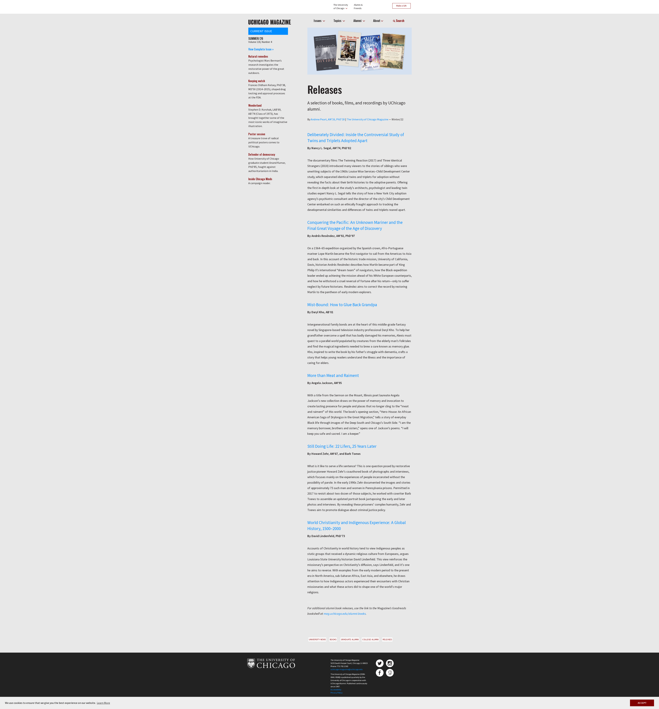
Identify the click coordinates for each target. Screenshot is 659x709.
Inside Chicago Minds (260, 179)
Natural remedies (258, 56)
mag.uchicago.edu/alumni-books (345, 614)
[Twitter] (380, 663)
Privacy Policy (337, 692)
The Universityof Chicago (340, 6)
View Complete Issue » (261, 49)
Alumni (357, 20)
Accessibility (336, 689)
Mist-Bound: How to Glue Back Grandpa (342, 304)
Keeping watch (256, 81)
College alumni (370, 639)
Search (399, 20)
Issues (318, 20)
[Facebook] (380, 673)
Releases (387, 639)
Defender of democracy (261, 154)
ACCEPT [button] (642, 702)
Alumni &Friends (358, 6)
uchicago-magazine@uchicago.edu (347, 669)
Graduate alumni (350, 639)
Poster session (256, 134)
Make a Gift (401, 5)
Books (333, 639)
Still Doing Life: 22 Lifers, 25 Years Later (342, 446)
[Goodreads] (390, 673)
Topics (337, 20)
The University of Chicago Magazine (367, 119)
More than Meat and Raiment (333, 375)
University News (317, 639)
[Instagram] (390, 663)
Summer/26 (255, 38)
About (376, 20)
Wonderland (255, 105)
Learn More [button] (103, 703)
